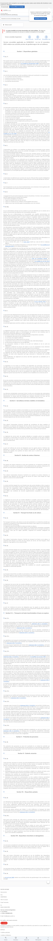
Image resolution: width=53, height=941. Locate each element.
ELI (1, 905)
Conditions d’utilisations (6, 935)
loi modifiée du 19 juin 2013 (42, 261)
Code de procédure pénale (39, 258)
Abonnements (4, 892)
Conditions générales (5, 932)
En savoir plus (4, 7)
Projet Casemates (4, 902)
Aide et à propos (4, 899)
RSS (1, 895)
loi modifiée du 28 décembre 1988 (30, 63)
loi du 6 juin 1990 (9, 877)
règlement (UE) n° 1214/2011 (40, 623)
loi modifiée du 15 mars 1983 (38, 656)
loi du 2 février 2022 (40, 301)
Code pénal (26, 242)
